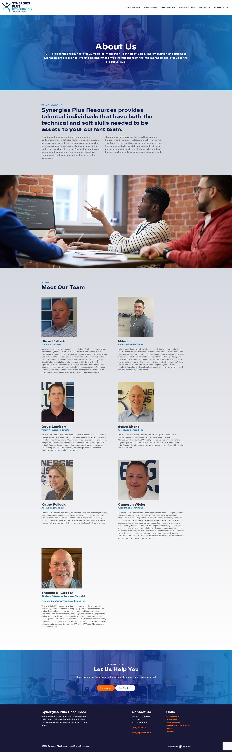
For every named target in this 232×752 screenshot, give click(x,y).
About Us (204, 7)
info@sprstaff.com (141, 732)
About (169, 728)
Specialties (168, 7)
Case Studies (187, 7)
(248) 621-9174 (139, 727)
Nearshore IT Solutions (178, 725)
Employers (150, 7)
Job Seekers (133, 7)
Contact (170, 731)
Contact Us (221, 7)
